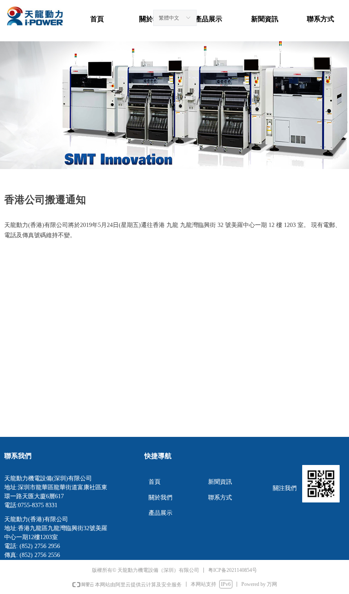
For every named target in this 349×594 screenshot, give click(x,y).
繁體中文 (169, 18)
